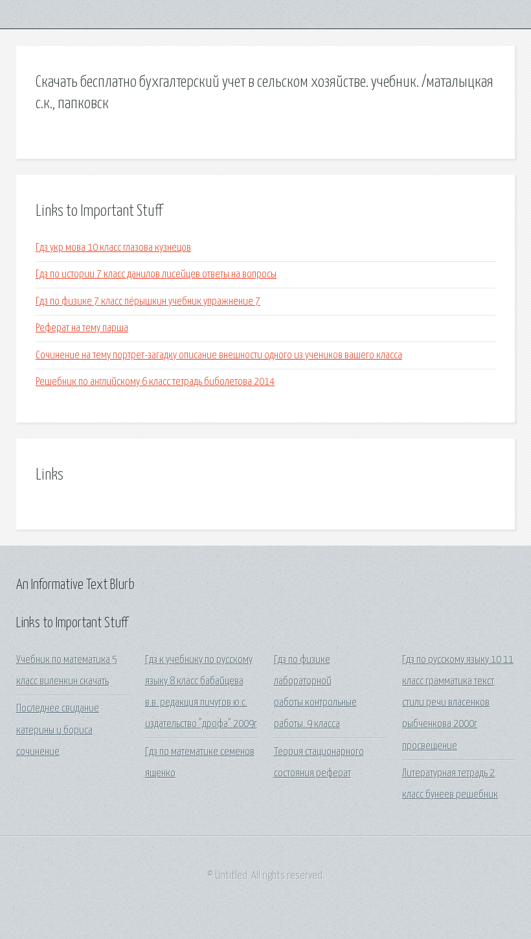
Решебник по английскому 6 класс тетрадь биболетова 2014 (155, 382)
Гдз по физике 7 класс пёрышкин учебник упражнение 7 (148, 301)
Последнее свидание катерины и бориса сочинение (57, 730)
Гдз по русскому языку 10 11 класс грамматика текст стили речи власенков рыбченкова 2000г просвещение (458, 703)
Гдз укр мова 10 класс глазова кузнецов (113, 247)
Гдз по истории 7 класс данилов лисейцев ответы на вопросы (156, 274)
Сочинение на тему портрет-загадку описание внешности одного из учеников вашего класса (219, 355)
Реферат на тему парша (82, 328)
